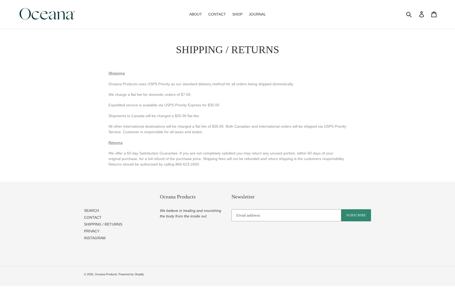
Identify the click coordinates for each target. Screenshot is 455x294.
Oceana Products (106, 274)
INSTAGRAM (95, 238)
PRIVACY (92, 231)
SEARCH (91, 210)
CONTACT (93, 217)
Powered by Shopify (131, 274)
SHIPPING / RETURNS (103, 224)
